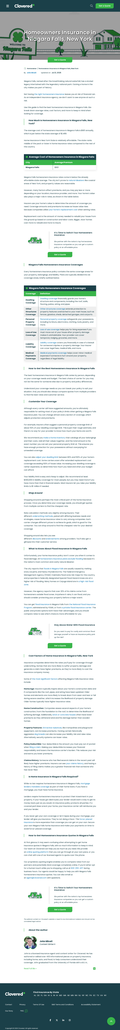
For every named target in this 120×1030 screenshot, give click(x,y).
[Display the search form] (91, 6)
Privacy (22, 1004)
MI (68, 995)
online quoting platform (37, 852)
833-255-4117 (77, 868)
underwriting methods (42, 516)
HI (49, 995)
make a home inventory (54, 437)
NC (87, 995)
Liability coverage (48, 342)
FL (42, 995)
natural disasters (76, 180)
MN (72, 995)
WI (105, 995)
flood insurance (42, 604)
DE (38, 995)
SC (94, 995)
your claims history (74, 763)
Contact (8, 1004)
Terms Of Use (38, 1004)
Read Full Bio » (30, 968)
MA (64, 995)
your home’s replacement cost (63, 209)
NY (83, 995)
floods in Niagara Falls (54, 568)
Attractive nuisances (52, 727)
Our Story (9, 1011)
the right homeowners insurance (49, 94)
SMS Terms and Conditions (63, 1004)
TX (98, 995)
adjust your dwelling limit (47, 457)
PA (90, 995)
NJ (80, 995)
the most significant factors (45, 679)
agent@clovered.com (36, 877)
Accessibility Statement (91, 1004)
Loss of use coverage (49, 329)
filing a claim (35, 747)
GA (45, 995)
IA (57, 995)
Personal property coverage (53, 319)
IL (51, 995)
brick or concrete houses (64, 714)
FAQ (22, 1011)
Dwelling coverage (48, 298)
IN (54, 995)
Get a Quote (105, 5)
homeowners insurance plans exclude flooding (61, 558)
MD (60, 995)
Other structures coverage (52, 308)
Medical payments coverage (53, 353)
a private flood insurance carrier (77, 607)
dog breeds (39, 734)
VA (101, 995)
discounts (36, 538)
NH (76, 995)
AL (35, 995)
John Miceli (31, 73)
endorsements (52, 538)
